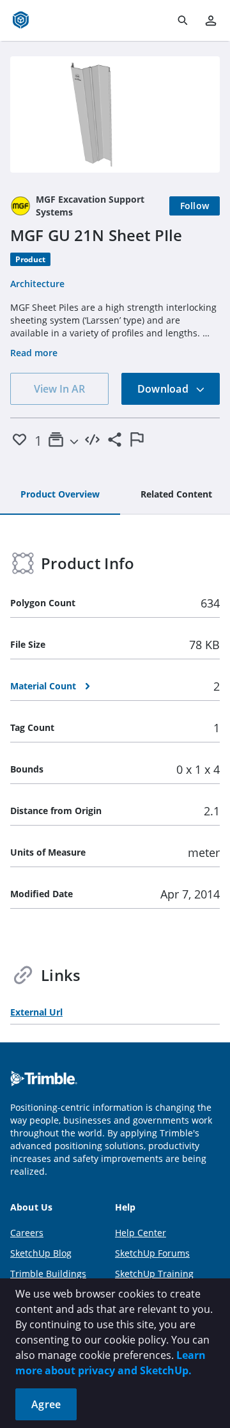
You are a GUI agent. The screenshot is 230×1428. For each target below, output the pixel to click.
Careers (26, 1233)
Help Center (140, 1233)
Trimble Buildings (48, 1273)
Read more (33, 353)
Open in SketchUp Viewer (115, 114)
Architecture (37, 284)
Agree (46, 1404)
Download (164, 389)
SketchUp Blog (41, 1253)
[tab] (60, 495)
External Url (36, 1012)
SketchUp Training (154, 1273)
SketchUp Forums (152, 1253)
